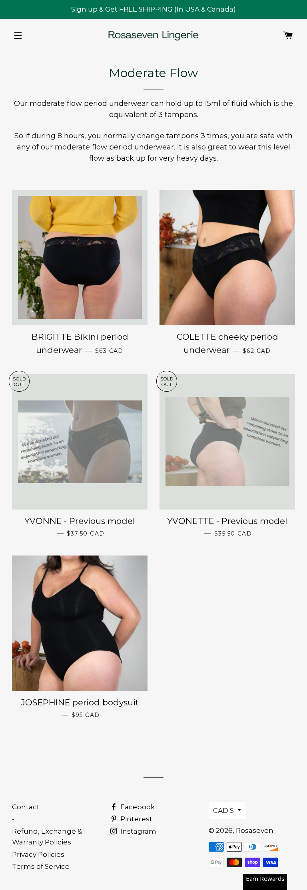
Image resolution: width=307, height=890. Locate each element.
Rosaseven (254, 830)
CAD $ (223, 810)
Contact (26, 807)
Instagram (137, 831)
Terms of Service (41, 866)
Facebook (137, 807)
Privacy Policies (38, 854)
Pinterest (135, 819)
